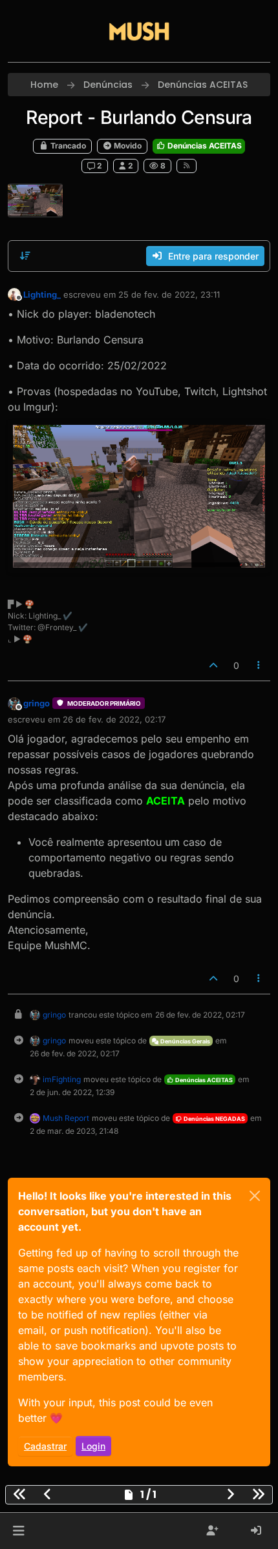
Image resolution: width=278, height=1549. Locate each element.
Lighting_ (42, 294)
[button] (18, 1531)
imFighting (62, 1079)
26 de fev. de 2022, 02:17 (114, 719)
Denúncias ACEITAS (204, 145)
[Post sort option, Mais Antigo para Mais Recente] (25, 255)
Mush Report (66, 1118)
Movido (127, 145)
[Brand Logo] (139, 30)
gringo (36, 703)
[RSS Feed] (186, 166)
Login (93, 1446)
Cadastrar (45, 1446)
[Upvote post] (213, 665)
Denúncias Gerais (184, 1041)
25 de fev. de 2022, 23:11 (169, 294)
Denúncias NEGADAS (213, 1118)
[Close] (254, 1196)
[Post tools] (259, 665)
